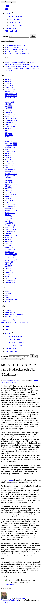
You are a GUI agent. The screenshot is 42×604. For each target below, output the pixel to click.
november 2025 (11, 96)
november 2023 (11, 145)
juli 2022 (8, 178)
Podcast (8, 301)
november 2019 (11, 207)
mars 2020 (9, 202)
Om (6, 9)
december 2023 (11, 143)
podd (11, 480)
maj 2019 (8, 219)
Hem (7, 6)
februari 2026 (10, 90)
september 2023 (11, 149)
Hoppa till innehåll (8, 320)
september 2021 (11, 184)
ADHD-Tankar (15, 16)
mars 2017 (9, 272)
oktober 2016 (10, 282)
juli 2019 (8, 215)
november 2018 (11, 231)
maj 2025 (8, 108)
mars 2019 (9, 223)
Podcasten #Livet (18, 22)
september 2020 (11, 196)
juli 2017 (8, 264)
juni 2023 (8, 155)
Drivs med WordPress (9, 600)
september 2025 (11, 100)
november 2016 (11, 280)
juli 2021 (8, 186)
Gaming (8, 293)
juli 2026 (8, 79)
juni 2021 (8, 188)
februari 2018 (10, 250)
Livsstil (7, 297)
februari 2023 (10, 163)
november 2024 (11, 120)
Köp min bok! (11, 28)
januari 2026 (9, 92)
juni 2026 (8, 81)
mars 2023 (9, 161)
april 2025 (9, 110)
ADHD (7, 291)
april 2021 (8, 192)
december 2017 (11, 254)
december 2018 (11, 229)
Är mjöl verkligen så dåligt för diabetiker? (20, 63)
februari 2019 (10, 225)
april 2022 (9, 182)
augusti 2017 (10, 262)
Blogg (8, 13)
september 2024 (11, 124)
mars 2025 (9, 112)
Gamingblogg (15, 19)
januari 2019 (9, 227)
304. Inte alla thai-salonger (15, 45)
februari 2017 (10, 274)
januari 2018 (9, 252)
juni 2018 (8, 241)
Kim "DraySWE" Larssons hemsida (14, 322)
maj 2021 (8, 190)
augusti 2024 (10, 126)
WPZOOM (4, 602)
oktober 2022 (10, 172)
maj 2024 (8, 133)
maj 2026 (8, 83)
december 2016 (11, 278)
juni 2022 (8, 180)
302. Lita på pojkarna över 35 (16, 49)
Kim (6, 295)
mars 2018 (9, 248)
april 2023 (9, 159)
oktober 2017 (10, 258)
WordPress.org (11, 316)
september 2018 (11, 235)
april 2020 (9, 200)
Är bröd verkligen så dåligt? (15, 62)
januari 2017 (9, 276)
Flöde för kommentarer (14, 314)
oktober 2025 (10, 98)
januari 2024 (10, 141)
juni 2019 (8, 217)
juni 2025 (8, 106)
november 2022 (11, 170)
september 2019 (11, 211)
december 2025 (11, 94)
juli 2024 (8, 129)
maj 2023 (8, 157)
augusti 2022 (10, 176)
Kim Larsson (8, 380)
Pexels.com (9, 584)
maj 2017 (8, 268)
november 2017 (11, 256)
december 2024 (11, 118)
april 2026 (9, 85)
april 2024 (9, 135)
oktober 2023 (10, 147)
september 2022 (11, 174)
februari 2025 (10, 114)
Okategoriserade (11, 299)
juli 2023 (8, 153)
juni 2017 (8, 266)
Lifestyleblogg (16, 25)
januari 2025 (9, 116)
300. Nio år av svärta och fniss (17, 54)
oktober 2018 (10, 233)
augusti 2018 (10, 237)
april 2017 (8, 270)
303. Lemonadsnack (12, 47)
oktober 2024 (10, 122)
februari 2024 (10, 139)
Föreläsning (11, 31)
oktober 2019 (10, 209)
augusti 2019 (10, 213)
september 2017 (11, 260)
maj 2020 (8, 198)
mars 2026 (9, 88)
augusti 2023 (10, 151)
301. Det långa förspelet (14, 51)
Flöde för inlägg (11, 312)
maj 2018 (8, 243)
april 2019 (8, 221)
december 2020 (11, 194)
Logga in (8, 310)
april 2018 (8, 246)
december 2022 (11, 168)
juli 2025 (8, 104)
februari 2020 (10, 204)
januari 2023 (9, 165)
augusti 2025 (10, 102)
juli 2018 (8, 239)
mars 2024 (9, 137)
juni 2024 (8, 131)
